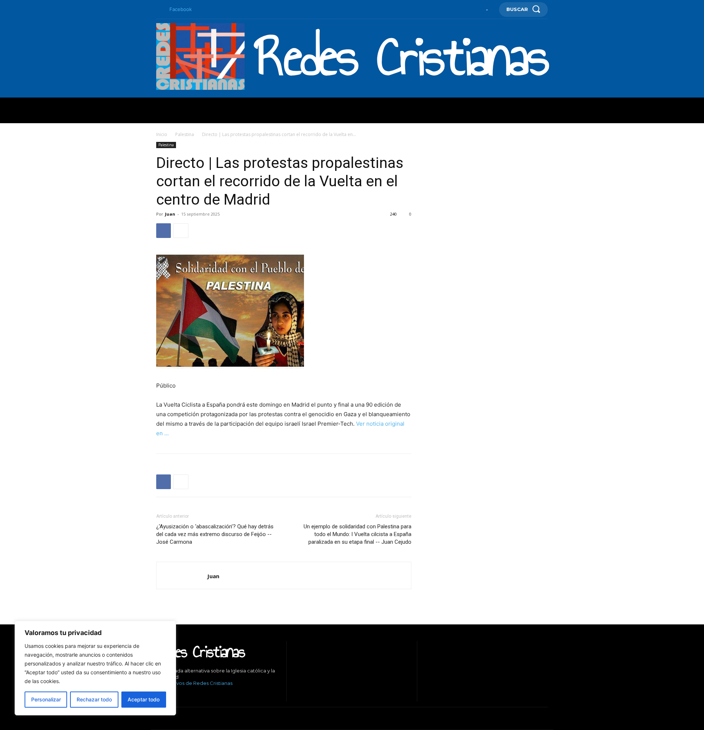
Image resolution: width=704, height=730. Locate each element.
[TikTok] (180, 696)
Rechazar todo (94, 699)
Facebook (180, 9)
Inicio (161, 134)
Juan (170, 214)
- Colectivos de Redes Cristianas (194, 683)
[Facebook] (159, 9)
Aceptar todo (144, 699)
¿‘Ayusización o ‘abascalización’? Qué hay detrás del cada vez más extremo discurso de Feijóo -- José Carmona (215, 534)
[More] (180, 230)
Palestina (184, 134)
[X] (191, 696)
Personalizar (46, 699)
